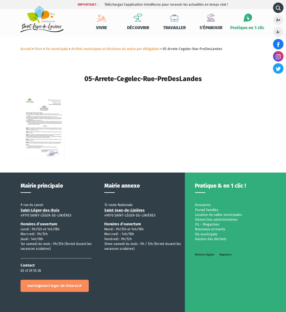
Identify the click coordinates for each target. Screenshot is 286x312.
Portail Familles (206, 210)
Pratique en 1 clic (247, 27)
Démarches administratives (216, 220)
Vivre (101, 27)
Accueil (26, 49)
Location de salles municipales (218, 215)
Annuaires (203, 205)
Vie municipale (57, 49)
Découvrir (138, 27)
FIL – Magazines (207, 224)
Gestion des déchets (211, 239)
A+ (278, 19)
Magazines (225, 254)
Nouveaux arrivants (210, 229)
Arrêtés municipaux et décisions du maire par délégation (115, 49)
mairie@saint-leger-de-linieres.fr (54, 286)
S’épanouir (211, 27)
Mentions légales (204, 254)
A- (278, 32)
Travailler (174, 27)
